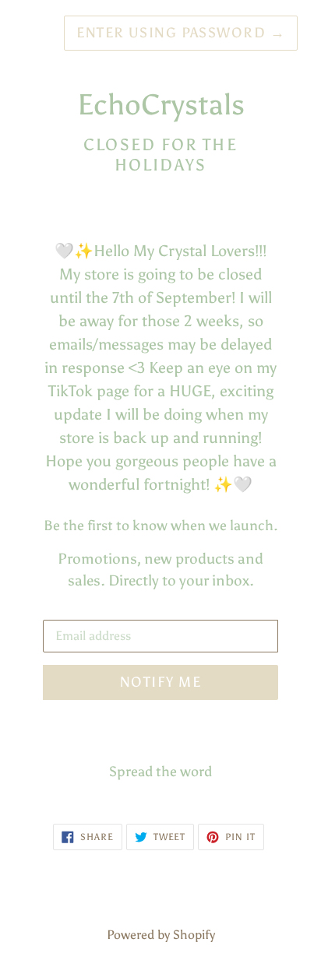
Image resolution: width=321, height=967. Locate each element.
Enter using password (180, 32)
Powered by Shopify (161, 934)
